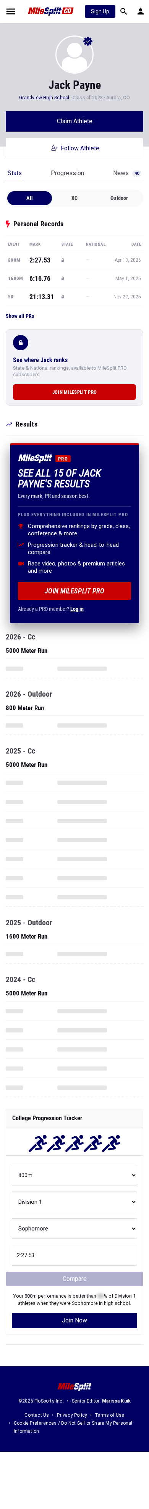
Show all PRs (20, 316)
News (126, 173)
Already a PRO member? (51, 609)
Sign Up (100, 11)
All (29, 198)
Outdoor (119, 198)
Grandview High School (44, 97)
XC (74, 198)
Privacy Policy (72, 1415)
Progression (67, 173)
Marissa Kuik (116, 1401)
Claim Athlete (74, 121)
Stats (15, 173)
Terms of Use (109, 1415)
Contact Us (36, 1415)
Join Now (74, 1320)
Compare (75, 1278)
